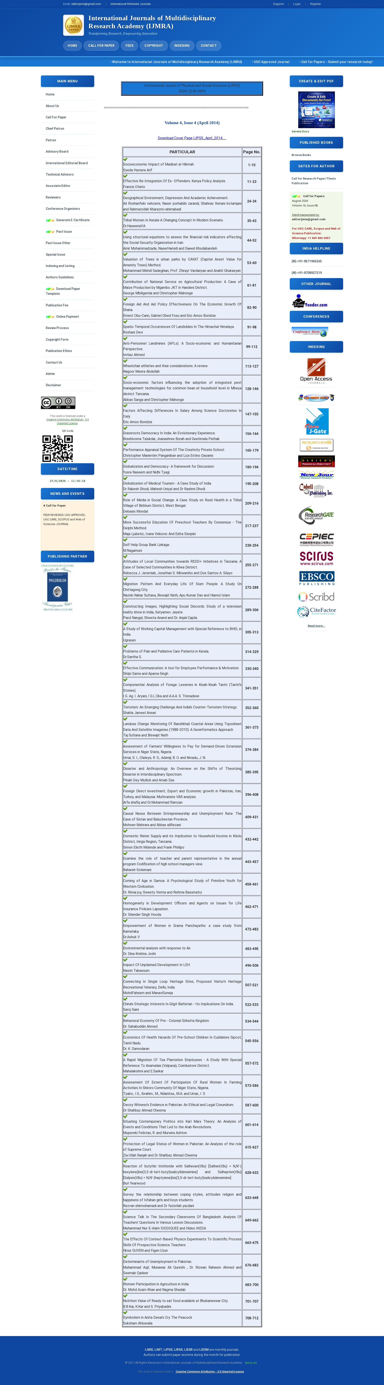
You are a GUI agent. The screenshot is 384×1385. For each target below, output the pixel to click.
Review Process (57, 328)
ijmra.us (251, 1362)
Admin (50, 374)
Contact (209, 45)
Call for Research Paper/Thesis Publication (314, 181)
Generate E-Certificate (73, 220)
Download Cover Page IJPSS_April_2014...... (192, 138)
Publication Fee (57, 305)
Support (278, 4)
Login (297, 4)
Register (315, 4)
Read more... (316, 625)
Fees (129, 45)
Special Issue (55, 254)
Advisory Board (57, 151)
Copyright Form (57, 339)
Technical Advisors (60, 174)
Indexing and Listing (60, 266)
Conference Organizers (63, 208)
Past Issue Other (58, 243)
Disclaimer (53, 385)
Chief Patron (55, 128)
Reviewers (53, 197)
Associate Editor (58, 186)
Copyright (153, 45)
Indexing (182, 45)
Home (72, 45)
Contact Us (54, 362)
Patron (51, 140)
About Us (52, 106)
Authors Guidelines (60, 277)
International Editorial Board (67, 163)
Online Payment (67, 316)
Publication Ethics (59, 351)
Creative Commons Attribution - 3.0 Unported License (210, 1371)
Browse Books (301, 155)
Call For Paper (101, 45)
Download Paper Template (63, 291)
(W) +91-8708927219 (307, 273)
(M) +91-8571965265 (307, 261)
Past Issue (64, 231)
